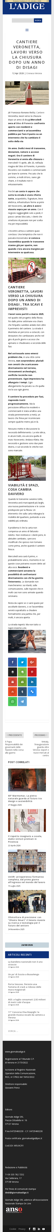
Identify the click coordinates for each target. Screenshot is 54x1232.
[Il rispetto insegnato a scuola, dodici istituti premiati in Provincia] (27, 820)
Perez (17, 1087)
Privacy (21, 1228)
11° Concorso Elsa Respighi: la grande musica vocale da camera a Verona (26, 1015)
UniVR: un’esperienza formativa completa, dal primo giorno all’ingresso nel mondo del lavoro (26, 879)
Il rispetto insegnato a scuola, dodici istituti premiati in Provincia (25, 839)
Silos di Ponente (25, 123)
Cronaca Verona (34, 73)
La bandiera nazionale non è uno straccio (25, 963)
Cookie (12, 1228)
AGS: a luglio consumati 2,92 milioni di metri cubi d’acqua (27, 1001)
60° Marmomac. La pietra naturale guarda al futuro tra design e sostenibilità (25, 798)
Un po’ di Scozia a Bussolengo (23, 974)
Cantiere (40, 112)
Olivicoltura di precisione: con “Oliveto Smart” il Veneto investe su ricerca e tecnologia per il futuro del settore (26, 921)
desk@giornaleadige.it (17, 1192)
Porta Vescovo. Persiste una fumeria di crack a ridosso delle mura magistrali (24, 987)
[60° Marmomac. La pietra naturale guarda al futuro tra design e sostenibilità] (27, 780)
